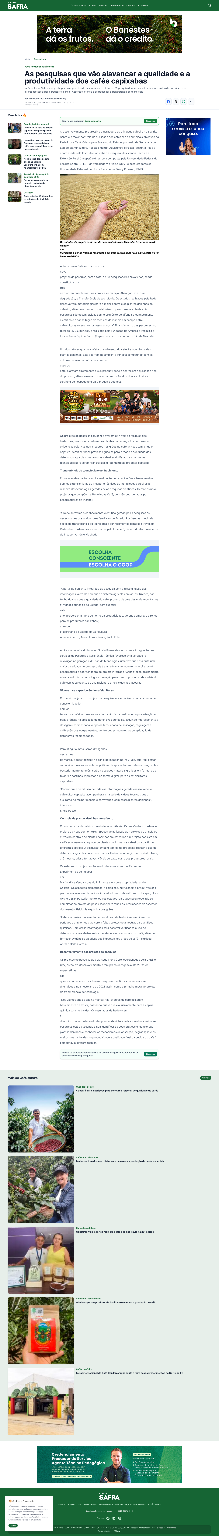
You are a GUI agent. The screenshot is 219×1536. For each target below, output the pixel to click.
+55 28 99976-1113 (125, 1511)
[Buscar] (209, 5)
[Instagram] (120, 1518)
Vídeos (92, 5)
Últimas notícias (78, 5)
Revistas (103, 5)
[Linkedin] (114, 1518)
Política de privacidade (31, 1520)
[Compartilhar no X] (176, 101)
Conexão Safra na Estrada (122, 5)
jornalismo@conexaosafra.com (99, 1511)
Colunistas (143, 5)
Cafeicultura (40, 59)
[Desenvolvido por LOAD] (117, 1531)
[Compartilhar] (191, 101)
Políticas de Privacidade (166, 1528)
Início (27, 59)
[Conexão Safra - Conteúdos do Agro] (18, 5)
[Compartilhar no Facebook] (168, 101)
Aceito (13, 1525)
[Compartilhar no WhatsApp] (183, 101)
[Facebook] (108, 1518)
